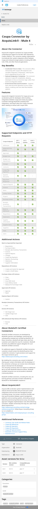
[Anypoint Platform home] (6, 5)
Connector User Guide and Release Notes (17, 422)
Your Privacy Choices (19, 507)
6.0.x (31, 44)
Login (34, 5)
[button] (16, 38)
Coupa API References (11, 424)
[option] (31, 44)
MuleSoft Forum (10, 433)
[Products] (2, 5)
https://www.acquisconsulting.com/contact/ (14, 356)
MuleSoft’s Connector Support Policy (16, 432)
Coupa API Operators (11, 426)
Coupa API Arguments (11, 428)
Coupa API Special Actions (13, 430)
